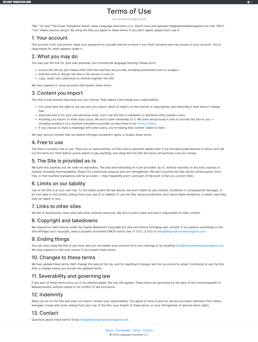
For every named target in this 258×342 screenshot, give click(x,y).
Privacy (148, 330)
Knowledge (123, 330)
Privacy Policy (146, 123)
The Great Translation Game (17, 2)
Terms (137, 330)
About (109, 330)
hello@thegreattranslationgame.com (181, 231)
